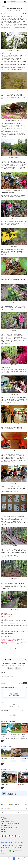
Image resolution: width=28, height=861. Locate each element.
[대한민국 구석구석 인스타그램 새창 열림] (16, 836)
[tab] (3, 858)
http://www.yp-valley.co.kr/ (7, 633)
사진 (21, 683)
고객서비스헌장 (19, 845)
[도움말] (1, 683)
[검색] (25, 2)
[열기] (25, 659)
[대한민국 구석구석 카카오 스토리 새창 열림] (9, 836)
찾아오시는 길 (3, 831)
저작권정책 (13, 845)
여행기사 (3, 6)
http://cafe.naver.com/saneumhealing (9, 555)
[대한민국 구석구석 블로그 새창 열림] (2, 836)
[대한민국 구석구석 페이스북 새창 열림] (5, 836)
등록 (25, 683)
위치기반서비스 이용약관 (18, 842)
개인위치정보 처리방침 (5, 845)
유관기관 (17, 812)
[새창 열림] (4, 851)
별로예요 (19, 668)
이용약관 (10, 842)
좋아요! (11, 668)
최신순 (22, 710)
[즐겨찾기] (23, 13)
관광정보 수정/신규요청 (5, 808)
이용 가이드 (3, 829)
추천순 (26, 710)
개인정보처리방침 (4, 842)
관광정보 (2, 812)
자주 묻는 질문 (13, 847)
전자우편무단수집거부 (5, 847)
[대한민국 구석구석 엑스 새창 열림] (12, 836)
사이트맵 (19, 847)
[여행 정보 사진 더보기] (14, 40)
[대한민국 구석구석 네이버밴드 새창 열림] (19, 836)
